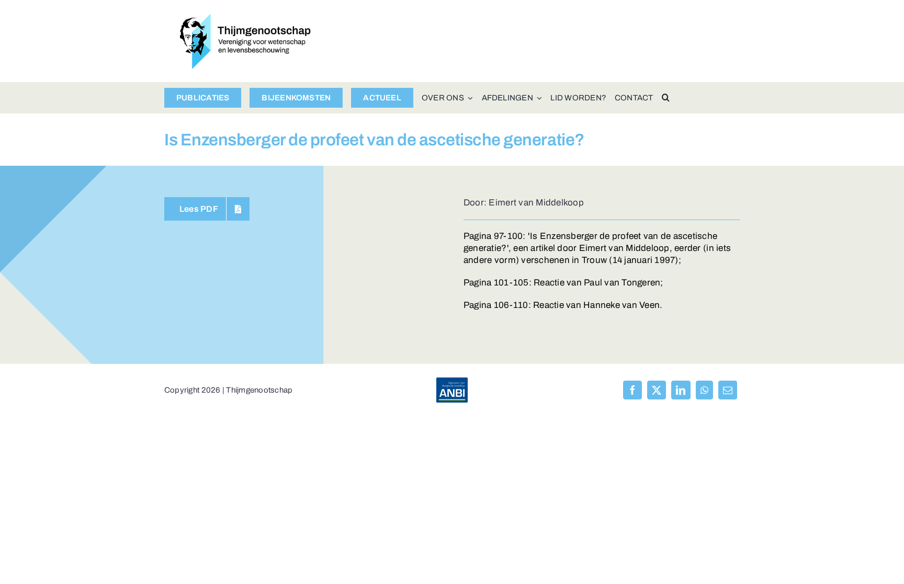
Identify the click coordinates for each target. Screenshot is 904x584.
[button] (666, 97)
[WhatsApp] (704, 390)
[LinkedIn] (681, 390)
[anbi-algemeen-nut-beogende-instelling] (452, 382)
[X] (657, 390)
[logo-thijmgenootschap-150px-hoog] (245, 18)
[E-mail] (728, 390)
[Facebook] (632, 390)
